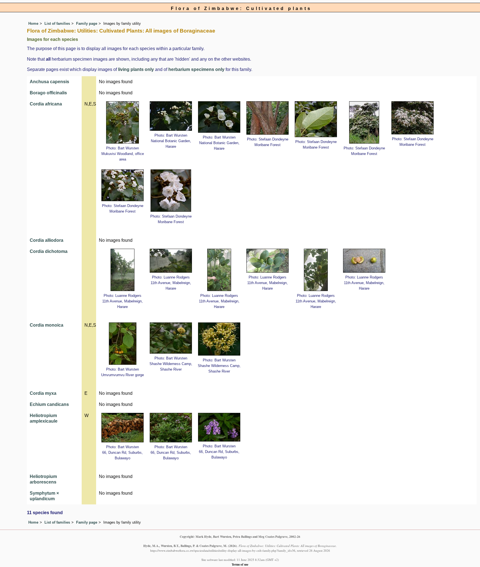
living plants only (136, 69)
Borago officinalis (48, 92)
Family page (86, 23)
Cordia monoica (46, 325)
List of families (57, 23)
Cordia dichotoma (49, 251)
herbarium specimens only (196, 69)
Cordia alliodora (46, 240)
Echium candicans (49, 404)
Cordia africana (46, 104)
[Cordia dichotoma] (122, 269)
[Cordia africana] (122, 122)
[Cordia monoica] (122, 343)
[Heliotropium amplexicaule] (122, 427)
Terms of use (240, 564)
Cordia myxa (43, 393)
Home (33, 23)
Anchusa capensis (49, 81)
